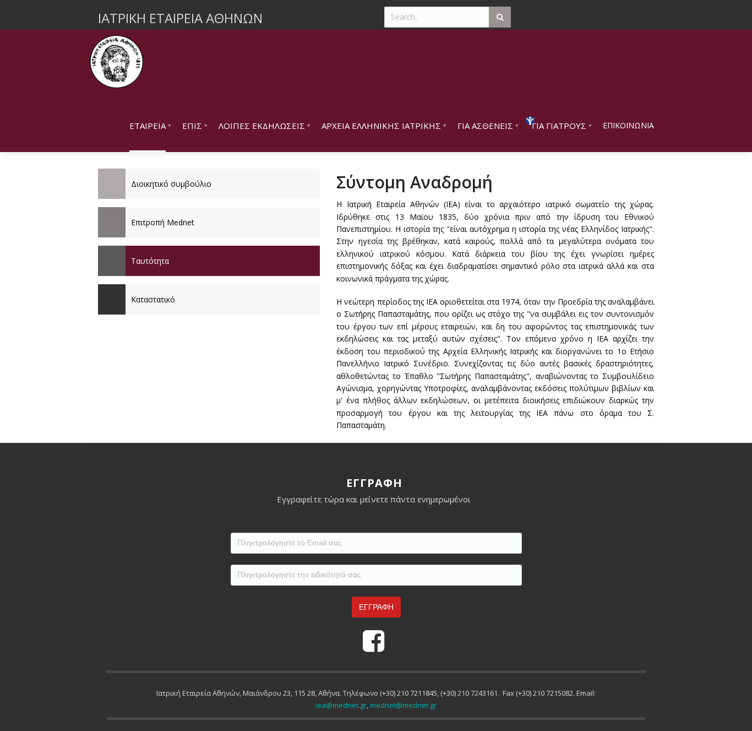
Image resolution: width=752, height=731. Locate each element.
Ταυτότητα (150, 261)
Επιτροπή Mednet (162, 222)
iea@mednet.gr (341, 705)
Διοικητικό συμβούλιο (171, 183)
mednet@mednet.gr (403, 705)
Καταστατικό (153, 299)
